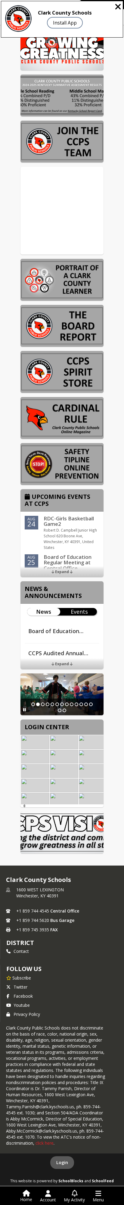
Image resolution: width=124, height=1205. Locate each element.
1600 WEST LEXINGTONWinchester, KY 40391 (40, 893)
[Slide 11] (81, 704)
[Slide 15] (64, 710)
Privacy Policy (27, 1014)
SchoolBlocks (70, 1180)
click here (45, 1143)
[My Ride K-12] (93, 742)
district (20, 943)
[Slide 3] (43, 704)
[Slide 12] (86, 704)
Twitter (20, 987)
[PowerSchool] (93, 800)
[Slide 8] (67, 704)
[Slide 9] (71, 704)
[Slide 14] (59, 710)
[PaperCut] (93, 786)
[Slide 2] (38, 704)
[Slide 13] (91, 704)
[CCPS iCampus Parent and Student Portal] (64, 757)
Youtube (22, 1005)
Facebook (23, 996)
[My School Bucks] (64, 771)
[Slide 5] (52, 704)
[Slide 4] (47, 704)
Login (62, 1162)
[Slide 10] (76, 704)
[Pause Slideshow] (24, 710)
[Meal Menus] (35, 771)
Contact (21, 951)
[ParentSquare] (93, 757)
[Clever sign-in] (64, 786)
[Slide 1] (33, 704)
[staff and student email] (35, 742)
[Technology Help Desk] (64, 742)
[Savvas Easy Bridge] (35, 786)
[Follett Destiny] (93, 771)
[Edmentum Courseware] (35, 800)
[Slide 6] (57, 704)
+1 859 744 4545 (32, 911)
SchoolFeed (103, 1180)
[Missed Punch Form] (64, 800)
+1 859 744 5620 (32, 920)
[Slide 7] (62, 704)
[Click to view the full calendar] (28, 497)
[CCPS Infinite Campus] (35, 757)
